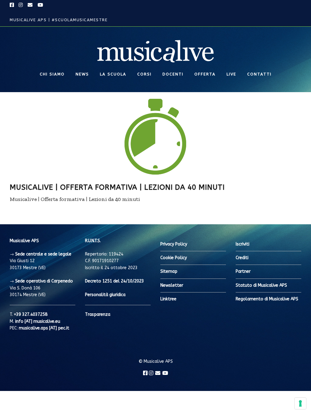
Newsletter (171, 285)
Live (231, 74)
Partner (243, 271)
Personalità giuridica (105, 294)
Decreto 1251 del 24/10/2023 (114, 281)
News (82, 74)
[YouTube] (165, 373)
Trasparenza (97, 314)
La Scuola (113, 74)
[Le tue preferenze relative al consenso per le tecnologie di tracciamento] (300, 403)
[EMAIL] (30, 5)
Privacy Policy (173, 244)
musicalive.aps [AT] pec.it (44, 328)
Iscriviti (242, 244)
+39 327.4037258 (30, 314)
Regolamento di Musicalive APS (267, 299)
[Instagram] (151, 373)
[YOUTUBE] (40, 5)
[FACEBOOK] (13, 5)
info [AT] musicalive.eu (37, 321)
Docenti (172, 74)
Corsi (144, 74)
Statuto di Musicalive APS (261, 285)
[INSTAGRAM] (21, 5)
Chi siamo (52, 74)
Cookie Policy (173, 257)
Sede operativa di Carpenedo (44, 281)
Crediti (242, 257)
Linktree (168, 299)
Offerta (205, 74)
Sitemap (168, 271)
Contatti (259, 74)
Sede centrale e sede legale (43, 254)
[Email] (158, 373)
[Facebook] (145, 373)
